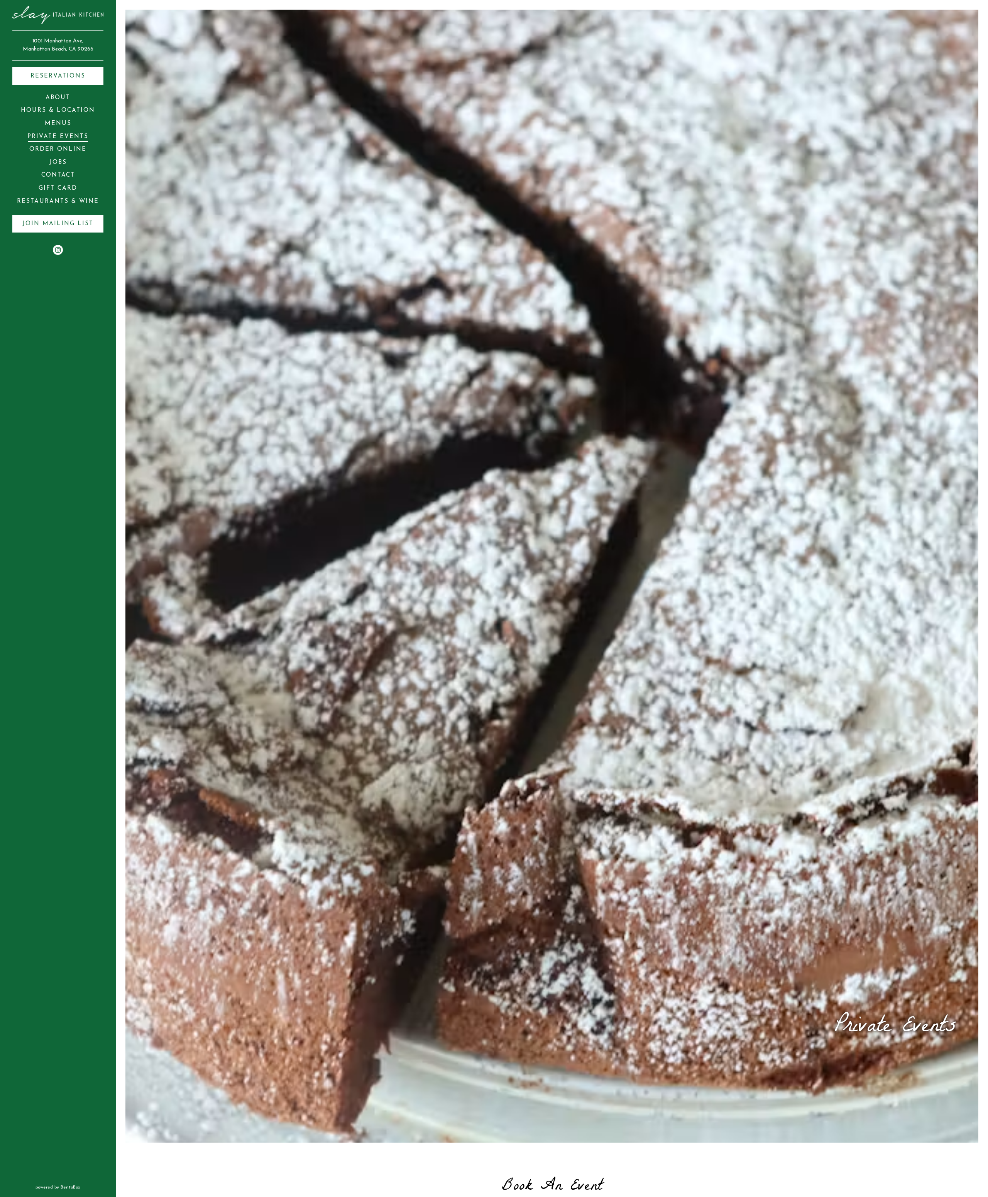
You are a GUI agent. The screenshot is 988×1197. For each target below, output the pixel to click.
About (58, 98)
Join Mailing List (57, 224)
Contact (58, 175)
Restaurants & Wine (59, 201)
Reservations (57, 76)
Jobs (58, 162)
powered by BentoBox (76, 1187)
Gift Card (59, 188)
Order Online (59, 149)
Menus (58, 123)
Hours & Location (58, 110)
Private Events (57, 137)
